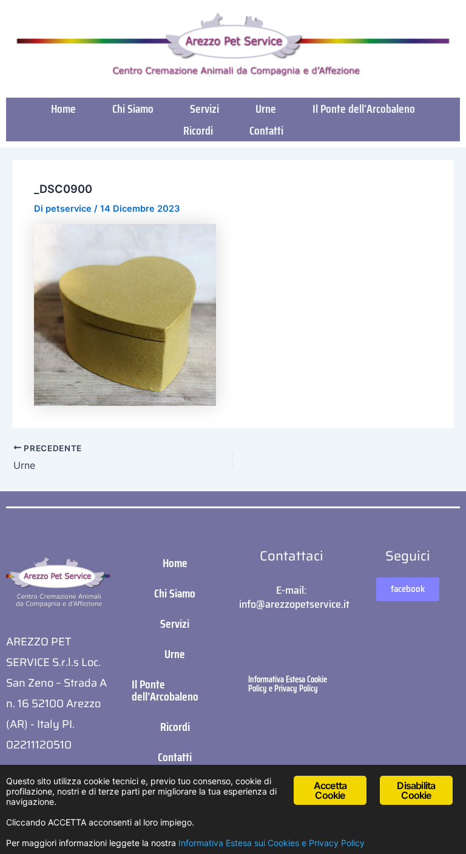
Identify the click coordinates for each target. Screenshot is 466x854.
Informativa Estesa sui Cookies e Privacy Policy (271, 843)
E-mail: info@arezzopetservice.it (294, 597)
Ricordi (198, 130)
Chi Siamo (133, 108)
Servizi (204, 108)
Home (63, 108)
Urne (265, 108)
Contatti (266, 130)
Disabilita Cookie (416, 790)
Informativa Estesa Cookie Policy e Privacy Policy (287, 683)
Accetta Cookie (330, 790)
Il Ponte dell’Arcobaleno (363, 108)
